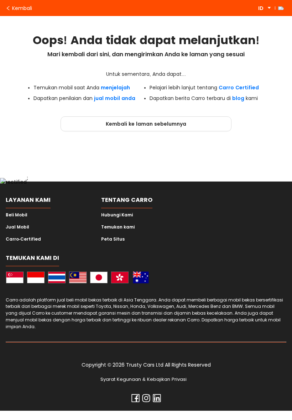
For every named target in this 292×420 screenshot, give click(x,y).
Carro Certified (239, 87)
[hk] (120, 278)
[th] (57, 278)
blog (238, 98)
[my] (78, 278)
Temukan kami (118, 227)
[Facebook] (135, 400)
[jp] (99, 278)
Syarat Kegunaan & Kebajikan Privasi (143, 379)
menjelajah (115, 87)
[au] (141, 278)
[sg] (15, 278)
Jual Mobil (17, 227)
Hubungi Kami (117, 214)
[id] (36, 278)
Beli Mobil (16, 214)
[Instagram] (146, 400)
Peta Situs (113, 239)
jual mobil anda (114, 98)
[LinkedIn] (156, 400)
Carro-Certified (23, 239)
